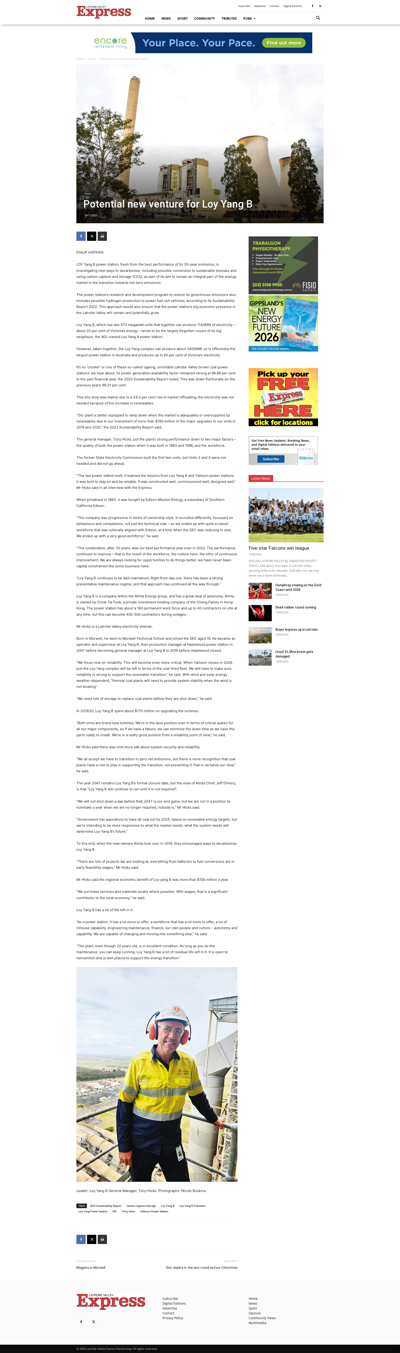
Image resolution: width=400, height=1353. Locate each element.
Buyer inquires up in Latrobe (296, 629)
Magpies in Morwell (90, 1268)
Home (150, 18)
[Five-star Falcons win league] (286, 515)
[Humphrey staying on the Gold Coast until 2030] (260, 591)
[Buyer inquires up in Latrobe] (260, 635)
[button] (318, 18)
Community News (262, 1318)
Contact (274, 6)
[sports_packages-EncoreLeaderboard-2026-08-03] (200, 42)
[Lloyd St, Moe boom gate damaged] (260, 657)
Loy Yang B (167, 1205)
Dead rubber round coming (295, 607)
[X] (320, 6)
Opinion (255, 1313)
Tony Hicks (128, 1211)
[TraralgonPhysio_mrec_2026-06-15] (283, 293)
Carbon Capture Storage (141, 1205)
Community (204, 18)
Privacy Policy (172, 1318)
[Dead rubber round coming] (260, 613)
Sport (182, 18)
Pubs (247, 18)
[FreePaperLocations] (283, 425)
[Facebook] (312, 6)
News (166, 18)
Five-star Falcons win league (279, 548)
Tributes (229, 18)
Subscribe (244, 6)
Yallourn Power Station (154, 1211)
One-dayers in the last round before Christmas (202, 1268)
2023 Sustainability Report (105, 1205)
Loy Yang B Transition (192, 1205)
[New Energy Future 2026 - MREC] (283, 352)
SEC (114, 1211)
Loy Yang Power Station (92, 1211)
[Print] (102, 236)
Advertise (260, 6)
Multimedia (257, 1323)
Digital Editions (293, 6)
